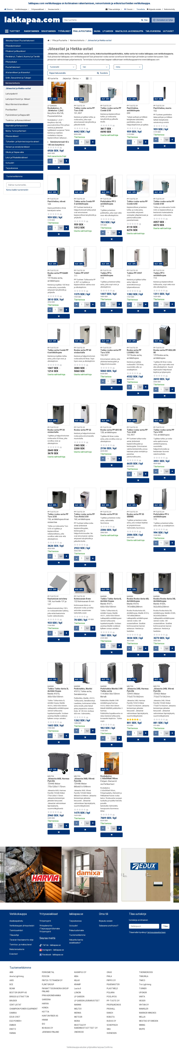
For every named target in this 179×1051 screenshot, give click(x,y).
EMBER (13, 1025)
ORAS (109, 972)
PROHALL (111, 1009)
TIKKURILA (143, 976)
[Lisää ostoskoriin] (59, 167)
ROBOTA (111, 1017)
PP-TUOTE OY (113, 1001)
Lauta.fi (77, 988)
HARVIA (45, 1003)
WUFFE (142, 1029)
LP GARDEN (79, 996)
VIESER (142, 1001)
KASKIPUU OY (80, 972)
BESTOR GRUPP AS (18, 992)
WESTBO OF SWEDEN (148, 1021)
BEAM (12, 988)
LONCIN (77, 992)
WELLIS (142, 1017)
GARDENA (46, 999)
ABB (11, 972)
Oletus (76, 78)
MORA (77, 1021)
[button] (156, 932)
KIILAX (77, 980)
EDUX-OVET (15, 1017)
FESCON (45, 976)
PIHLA (109, 976)
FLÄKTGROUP (48, 984)
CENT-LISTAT (15, 1005)
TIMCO (142, 980)
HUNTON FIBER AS (50, 1016)
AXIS (12, 980)
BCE (11, 984)
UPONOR (143, 992)
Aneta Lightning (17, 976)
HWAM (45, 1020)
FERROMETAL (48, 972)
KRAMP (77, 984)
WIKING (142, 1025)
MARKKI (77, 1005)
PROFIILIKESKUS (114, 1005)
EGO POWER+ (16, 1021)
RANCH (110, 1013)
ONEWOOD (79, 1032)
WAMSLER (143, 1009)
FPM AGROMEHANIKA (51, 995)
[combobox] (106, 20)
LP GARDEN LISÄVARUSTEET (87, 1001)
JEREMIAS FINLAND (50, 1032)
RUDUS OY (111, 1021)
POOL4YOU (112, 996)
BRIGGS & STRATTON (19, 996)
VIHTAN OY (144, 1005)
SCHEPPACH (112, 1025)
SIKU (109, 1029)
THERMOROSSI (146, 972)
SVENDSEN (111, 1033)
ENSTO (13, 1029)
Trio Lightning (145, 984)
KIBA (76, 976)
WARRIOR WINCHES (147, 1013)
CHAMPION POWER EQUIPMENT (24, 1009)
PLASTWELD (112, 988)
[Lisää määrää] (66, 161)
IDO (43, 1024)
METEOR (78, 1017)
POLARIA (111, 992)
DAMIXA (13, 1013)
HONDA (45, 1008)
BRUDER (13, 1001)
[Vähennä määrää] (50, 161)
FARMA (13, 1033)
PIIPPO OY (111, 980)
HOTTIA (45, 1012)
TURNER (143, 988)
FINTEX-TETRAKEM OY (52, 980)
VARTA (142, 996)
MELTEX (78, 1009)
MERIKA (77, 1013)
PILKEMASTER (113, 984)
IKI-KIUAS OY (47, 1028)
